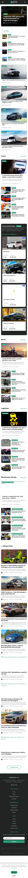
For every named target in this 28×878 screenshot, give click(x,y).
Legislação (5, 413)
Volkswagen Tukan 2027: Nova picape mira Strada (18, 215)
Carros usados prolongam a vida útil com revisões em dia (19, 520)
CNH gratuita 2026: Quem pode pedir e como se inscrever (18, 191)
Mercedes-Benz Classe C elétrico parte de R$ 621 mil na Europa (12, 646)
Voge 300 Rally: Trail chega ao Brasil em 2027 (19, 390)
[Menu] (2, 2)
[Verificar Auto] (14, 2)
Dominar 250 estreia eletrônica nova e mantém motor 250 (18, 383)
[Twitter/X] (14, 785)
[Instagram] (12, 785)
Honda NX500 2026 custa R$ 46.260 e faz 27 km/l (11, 359)
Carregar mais (14, 767)
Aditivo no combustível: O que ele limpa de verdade (18, 536)
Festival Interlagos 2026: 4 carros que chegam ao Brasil (18, 199)
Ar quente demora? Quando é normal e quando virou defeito (19, 529)
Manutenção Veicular (8, 482)
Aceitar (14, 872)
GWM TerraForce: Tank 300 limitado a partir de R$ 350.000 (13, 593)
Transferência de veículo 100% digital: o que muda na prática (12, 176)
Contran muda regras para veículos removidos (18, 467)
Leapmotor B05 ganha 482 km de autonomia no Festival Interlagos (13, 18)
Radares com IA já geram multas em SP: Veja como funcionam (18, 460)
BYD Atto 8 (6, 251)
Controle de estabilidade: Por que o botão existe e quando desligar (14, 428)
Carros (5, 14)
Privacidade (14, 825)
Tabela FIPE (14, 807)
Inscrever (14, 841)
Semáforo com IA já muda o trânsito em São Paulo (18, 451)
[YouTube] (16, 785)
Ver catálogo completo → (9, 234)
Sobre (14, 818)
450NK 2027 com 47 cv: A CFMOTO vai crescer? (18, 398)
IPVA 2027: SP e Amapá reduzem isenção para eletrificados (18, 208)
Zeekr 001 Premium (8, 323)
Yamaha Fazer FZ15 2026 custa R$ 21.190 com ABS (18, 374)
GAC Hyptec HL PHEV (9, 299)
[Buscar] (25, 2)
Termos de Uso (14, 828)
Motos (4, 344)
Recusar (14, 875)
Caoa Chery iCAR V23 (9, 275)
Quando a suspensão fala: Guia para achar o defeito (12, 497)
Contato (14, 821)
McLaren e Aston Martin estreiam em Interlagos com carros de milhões (13, 566)
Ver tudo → (24, 156)
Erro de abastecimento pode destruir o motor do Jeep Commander (14, 726)
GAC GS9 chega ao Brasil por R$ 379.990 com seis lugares (11, 699)
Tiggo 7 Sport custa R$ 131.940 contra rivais (13, 80)
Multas (14, 812)
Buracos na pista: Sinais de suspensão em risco (19, 511)
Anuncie (14, 823)
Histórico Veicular (14, 810)
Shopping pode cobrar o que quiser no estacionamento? (18, 443)
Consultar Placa (14, 805)
